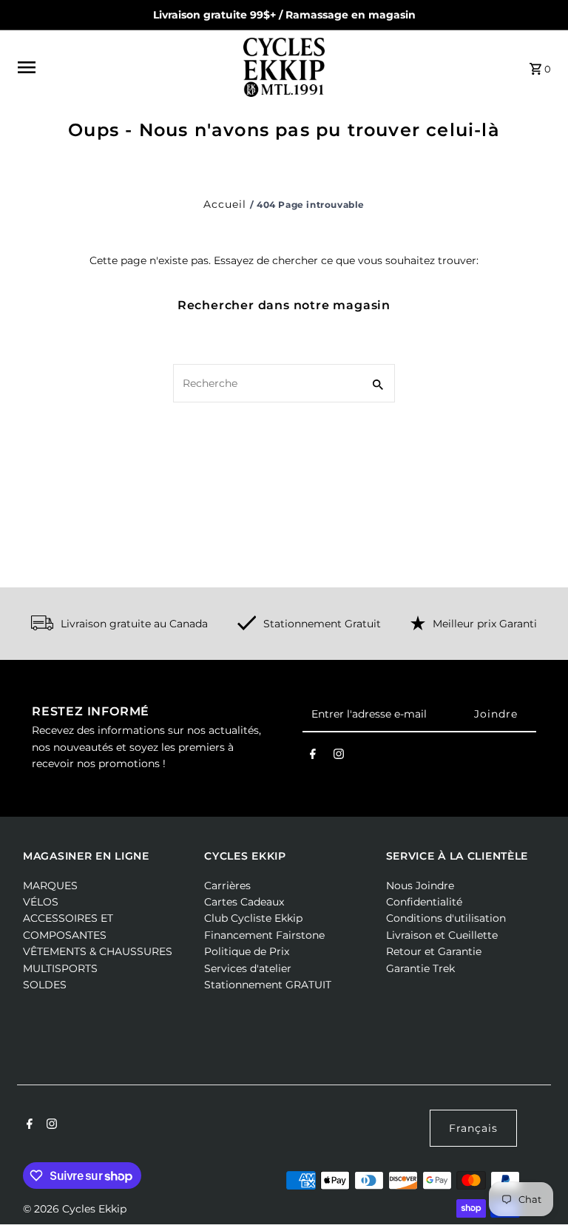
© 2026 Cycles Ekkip (74, 1208)
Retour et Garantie (433, 951)
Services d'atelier (247, 968)
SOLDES (45, 984)
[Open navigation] (125, 67)
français (473, 1128)
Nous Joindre (420, 885)
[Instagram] (339, 757)
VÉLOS (40, 901)
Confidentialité (424, 901)
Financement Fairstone (264, 935)
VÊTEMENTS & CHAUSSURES (97, 951)
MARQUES (50, 885)
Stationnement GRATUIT (267, 984)
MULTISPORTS (60, 968)
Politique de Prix (246, 951)
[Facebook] (313, 757)
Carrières (227, 885)
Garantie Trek (420, 968)
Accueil (224, 204)
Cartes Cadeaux (244, 901)
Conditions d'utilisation (446, 918)
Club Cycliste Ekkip (253, 918)
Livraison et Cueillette (442, 935)
